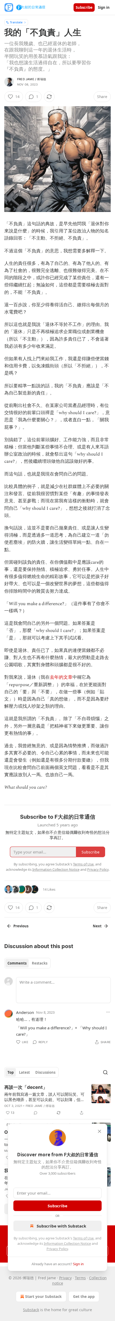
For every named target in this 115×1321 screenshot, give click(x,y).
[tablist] (27, 963)
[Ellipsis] (108, 1012)
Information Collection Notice (67, 1243)
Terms (80, 1277)
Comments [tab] (16, 963)
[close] (99, 1131)
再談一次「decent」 (25, 1087)
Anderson (25, 1012)
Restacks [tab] (39, 963)
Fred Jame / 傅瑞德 (31, 79)
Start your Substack (43, 1296)
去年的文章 (61, 677)
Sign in (104, 7)
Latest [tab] (24, 1072)
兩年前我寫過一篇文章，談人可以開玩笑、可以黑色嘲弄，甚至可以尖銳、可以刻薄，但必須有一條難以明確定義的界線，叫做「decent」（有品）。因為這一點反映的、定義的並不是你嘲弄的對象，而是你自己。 (44, 1096)
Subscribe (84, 7)
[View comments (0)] (35, 1113)
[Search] (105, 1072)
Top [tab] (10, 1072)
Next (97, 926)
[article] (57, 1100)
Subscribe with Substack (61, 1226)
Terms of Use (83, 1238)
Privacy (65, 1277)
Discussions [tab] (45, 1072)
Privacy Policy (57, 1248)
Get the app (84, 1296)
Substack (31, 1309)
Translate (16, 22)
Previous (20, 926)
